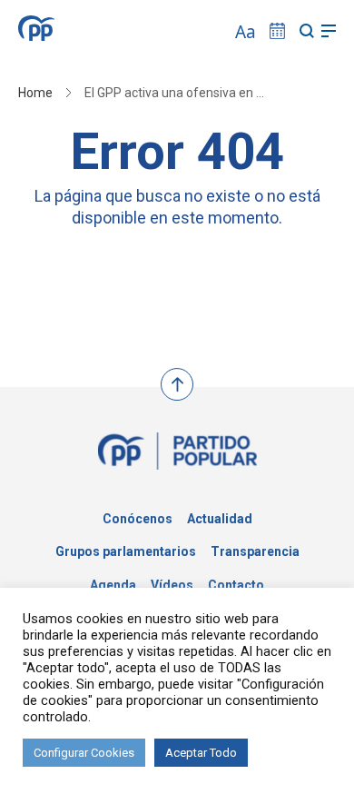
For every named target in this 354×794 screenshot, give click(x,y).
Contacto (236, 585)
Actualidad (219, 518)
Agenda (113, 585)
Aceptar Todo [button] (201, 752)
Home (35, 92)
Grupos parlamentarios (125, 551)
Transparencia (255, 551)
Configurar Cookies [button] (84, 752)
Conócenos (137, 518)
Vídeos (172, 585)
